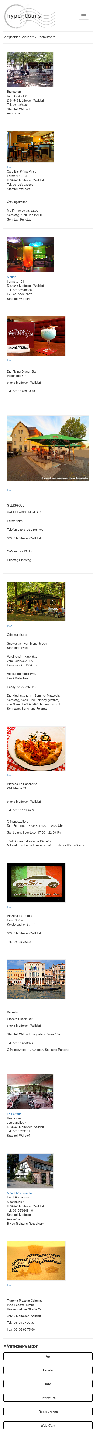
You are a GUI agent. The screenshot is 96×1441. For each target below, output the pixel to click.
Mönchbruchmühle (19, 1193)
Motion (11, 277)
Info (9, 167)
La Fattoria (14, 1113)
